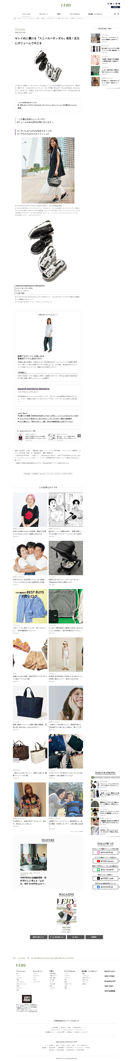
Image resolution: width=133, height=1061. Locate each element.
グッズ (51, 982)
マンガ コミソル (79, 1047)
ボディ (35, 979)
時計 (38, 18)
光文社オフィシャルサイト (81, 1032)
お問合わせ (69, 1032)
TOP (14, 957)
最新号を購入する (38, 937)
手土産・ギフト (68, 984)
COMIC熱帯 (61, 1047)
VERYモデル (85, 979)
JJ (45, 1045)
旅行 (66, 979)
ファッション (26, 14)
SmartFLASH (52, 1047)
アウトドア (67, 977)
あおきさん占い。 (110, 971)
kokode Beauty (60, 1049)
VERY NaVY (109, 986)
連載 (83, 973)
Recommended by (74, 831)
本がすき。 (88, 1047)
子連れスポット (53, 975)
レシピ (66, 973)
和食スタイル (85, 1045)
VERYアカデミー (86, 977)
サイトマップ (79, 1029)
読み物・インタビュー (96, 14)
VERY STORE (109, 976)
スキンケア (36, 975)
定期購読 (93, 937)
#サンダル (50, 473)
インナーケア (36, 982)
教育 (51, 986)
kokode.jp (51, 1049)
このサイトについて (55, 1029)
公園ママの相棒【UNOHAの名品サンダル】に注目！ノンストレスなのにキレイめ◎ (48, 416)
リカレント (85, 982)
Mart (68, 1045)
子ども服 (52, 979)
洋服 (43, 18)
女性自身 (44, 1047)
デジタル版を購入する (56, 937)
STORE (69, 1027)
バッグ (24, 18)
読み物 (84, 984)
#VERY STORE (67, 473)
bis (78, 1045)
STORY (63, 1045)
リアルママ (52, 988)
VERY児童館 (53, 973)
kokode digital (80, 1049)
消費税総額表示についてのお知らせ (66, 1021)
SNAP (72, 18)
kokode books (70, 1049)
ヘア (34, 977)
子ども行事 (52, 984)
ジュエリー (31, 18)
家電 (66, 988)
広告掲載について (49, 1032)
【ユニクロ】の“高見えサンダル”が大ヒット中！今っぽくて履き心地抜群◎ (45, 419)
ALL (15, 18)
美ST (73, 1045)
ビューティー (44, 14)
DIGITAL (63, 1027)
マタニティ (80, 18)
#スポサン (58, 473)
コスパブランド (51, 18)
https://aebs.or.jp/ (33, 1011)
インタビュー (85, 975)
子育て (59, 14)
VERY (57, 1045)
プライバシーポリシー (68, 1029)
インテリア (67, 975)
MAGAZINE (55, 1027)
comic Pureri (69, 1047)
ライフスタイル (75, 14)
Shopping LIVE (109, 981)
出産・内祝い (53, 977)
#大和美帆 (35, 473)
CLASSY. (51, 1045)
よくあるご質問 (60, 1032)
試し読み (75, 937)
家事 (66, 982)
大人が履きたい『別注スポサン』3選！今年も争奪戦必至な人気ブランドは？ (46, 422)
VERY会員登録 (109, 991)
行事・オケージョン (63, 18)
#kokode (42, 473)
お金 (66, 986)
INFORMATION (77, 1027)
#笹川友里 (27, 473)
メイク (35, 973)
